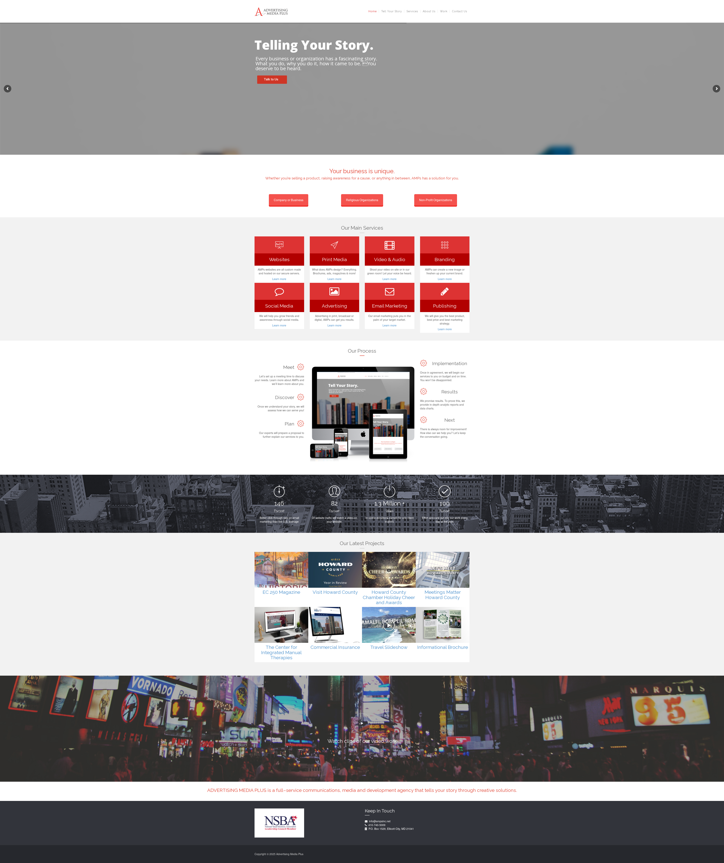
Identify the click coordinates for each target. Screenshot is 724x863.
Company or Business (288, 200)
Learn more (279, 279)
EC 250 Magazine (281, 592)
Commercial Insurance (335, 647)
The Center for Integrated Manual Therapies (281, 652)
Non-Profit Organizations (435, 200)
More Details (289, 569)
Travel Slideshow (388, 647)
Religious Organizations (362, 200)
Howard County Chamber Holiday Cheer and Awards (389, 597)
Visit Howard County (335, 592)
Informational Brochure (442, 647)
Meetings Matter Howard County (443, 594)
